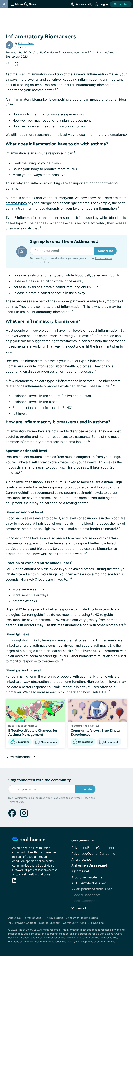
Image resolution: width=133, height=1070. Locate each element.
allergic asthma (32, 645)
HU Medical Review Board (41, 52)
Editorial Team (26, 43)
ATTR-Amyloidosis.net (88, 883)
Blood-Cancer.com (85, 901)
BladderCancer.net (85, 895)
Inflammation (16, 153)
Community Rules (74, 922)
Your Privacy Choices (22, 922)
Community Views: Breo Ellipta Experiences (95, 732)
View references (19, 757)
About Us (14, 917)
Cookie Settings (49, 922)
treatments (81, 437)
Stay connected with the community (39, 780)
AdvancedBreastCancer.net (92, 848)
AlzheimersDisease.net (89, 865)
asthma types (16, 203)
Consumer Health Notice (82, 917)
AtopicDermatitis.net (87, 877)
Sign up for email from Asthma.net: (64, 241)
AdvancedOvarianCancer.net (93, 854)
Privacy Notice (103, 258)
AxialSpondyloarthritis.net (91, 889)
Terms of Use (42, 262)
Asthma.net (80, 871)
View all (80, 908)
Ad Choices (96, 922)
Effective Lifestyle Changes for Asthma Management (32, 732)
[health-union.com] (28, 840)
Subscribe (120, 4)
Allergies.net (81, 859)
